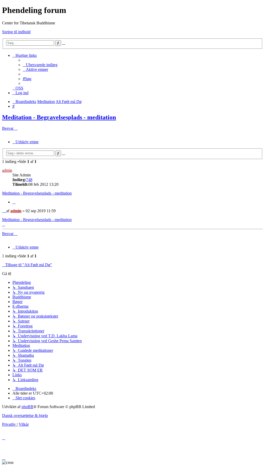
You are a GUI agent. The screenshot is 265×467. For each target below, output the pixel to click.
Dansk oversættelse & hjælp (25, 415)
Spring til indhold (16, 32)
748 (29, 179)
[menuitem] (40, 65)
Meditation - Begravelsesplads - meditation (59, 117)
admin (7, 170)
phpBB (27, 406)
